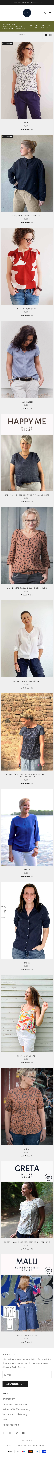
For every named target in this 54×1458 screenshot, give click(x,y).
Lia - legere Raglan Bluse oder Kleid (27, 588)
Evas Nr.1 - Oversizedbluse (27, 216)
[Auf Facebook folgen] (4, 1433)
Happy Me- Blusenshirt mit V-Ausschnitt (27, 495)
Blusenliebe (27, 402)
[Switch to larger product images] (46, 35)
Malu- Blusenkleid (27, 1335)
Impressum (9, 1398)
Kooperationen (11, 1424)
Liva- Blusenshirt (27, 309)
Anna (27, 1149)
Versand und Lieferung (15, 1414)
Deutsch (26, 1440)
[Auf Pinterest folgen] (17, 1433)
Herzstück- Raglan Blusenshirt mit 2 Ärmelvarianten (27, 775)
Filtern (21, 34)
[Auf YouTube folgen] (23, 1433)
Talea (27, 963)
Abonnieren (15, 1383)
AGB (5, 1419)
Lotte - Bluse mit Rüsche (27, 681)
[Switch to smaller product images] (50, 35)
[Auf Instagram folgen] (10, 1433)
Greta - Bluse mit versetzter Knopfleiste (27, 1242)
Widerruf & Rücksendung (17, 1409)
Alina (27, 123)
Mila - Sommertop (27, 1056)
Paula (27, 870)
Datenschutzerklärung (15, 1404)
